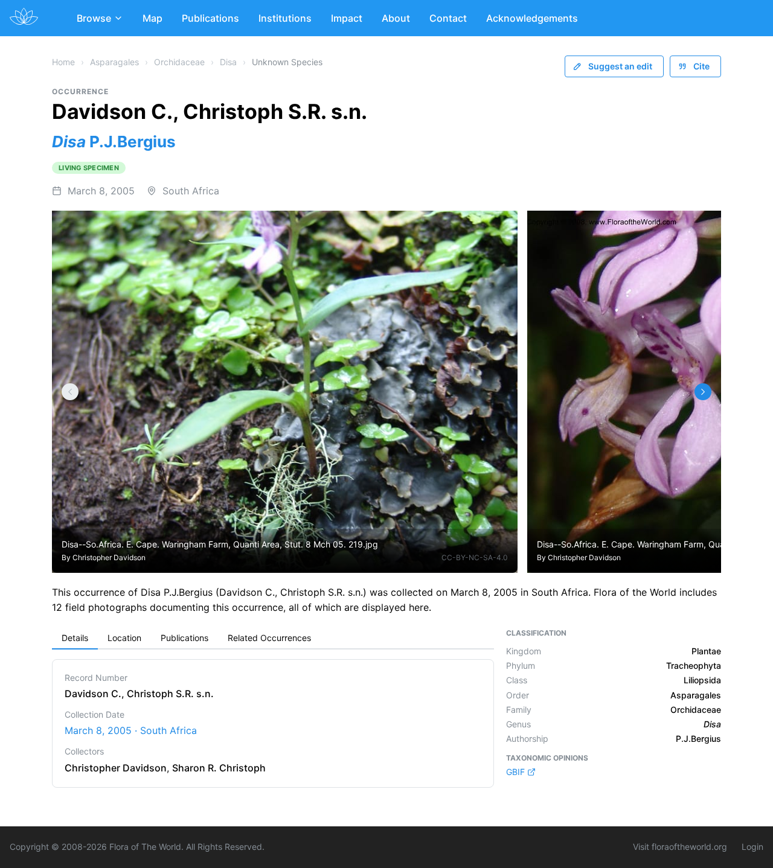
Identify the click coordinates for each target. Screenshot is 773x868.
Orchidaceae (179, 62)
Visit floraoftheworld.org (680, 846)
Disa (228, 62)
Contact (448, 18)
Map (152, 18)
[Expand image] (499, 228)
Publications (210, 18)
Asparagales (114, 62)
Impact (346, 18)
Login (752, 846)
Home (63, 62)
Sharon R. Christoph (219, 768)
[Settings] (70, 391)
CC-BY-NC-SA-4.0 (474, 557)
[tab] (75, 638)
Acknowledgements (532, 18)
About (396, 18)
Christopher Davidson (109, 557)
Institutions (285, 18)
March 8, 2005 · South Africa (131, 730)
